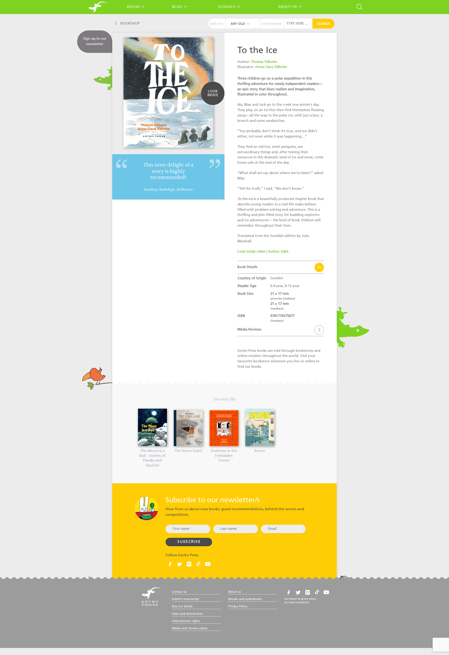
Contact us (179, 591)
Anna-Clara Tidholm (271, 67)
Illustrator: (246, 67)
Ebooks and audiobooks (245, 599)
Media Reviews (249, 329)
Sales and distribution (187, 613)
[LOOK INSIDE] (212, 101)
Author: (244, 62)
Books (133, 6)
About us (287, 6)
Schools (226, 6)
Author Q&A (278, 251)
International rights (186, 621)
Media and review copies (189, 628)
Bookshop (130, 23)
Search (323, 23)
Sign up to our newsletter (94, 41)
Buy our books (182, 606)
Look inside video (251, 251)
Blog (177, 6)
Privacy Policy (237, 606)
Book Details (247, 267)
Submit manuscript (185, 599)
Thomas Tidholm (264, 62)
